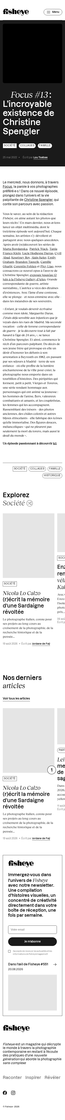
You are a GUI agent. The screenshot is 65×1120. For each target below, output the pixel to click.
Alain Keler (38, 257)
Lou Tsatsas (40, 157)
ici (54, 443)
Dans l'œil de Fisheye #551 (28, 964)
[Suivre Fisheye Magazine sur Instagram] (13, 1093)
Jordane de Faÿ (41, 644)
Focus (7, 186)
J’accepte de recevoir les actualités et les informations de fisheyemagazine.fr (32, 952)
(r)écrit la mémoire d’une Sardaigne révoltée (26, 602)
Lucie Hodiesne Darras (37, 253)
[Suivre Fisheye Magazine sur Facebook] (5, 1093)
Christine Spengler (38, 199)
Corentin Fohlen (25, 266)
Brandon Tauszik (27, 262)
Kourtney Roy (20, 257)
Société (10, 145)
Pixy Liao (46, 266)
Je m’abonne (32, 941)
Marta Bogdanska (15, 249)
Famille (45, 145)
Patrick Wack (38, 249)
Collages (27, 145)
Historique (52, 475)
